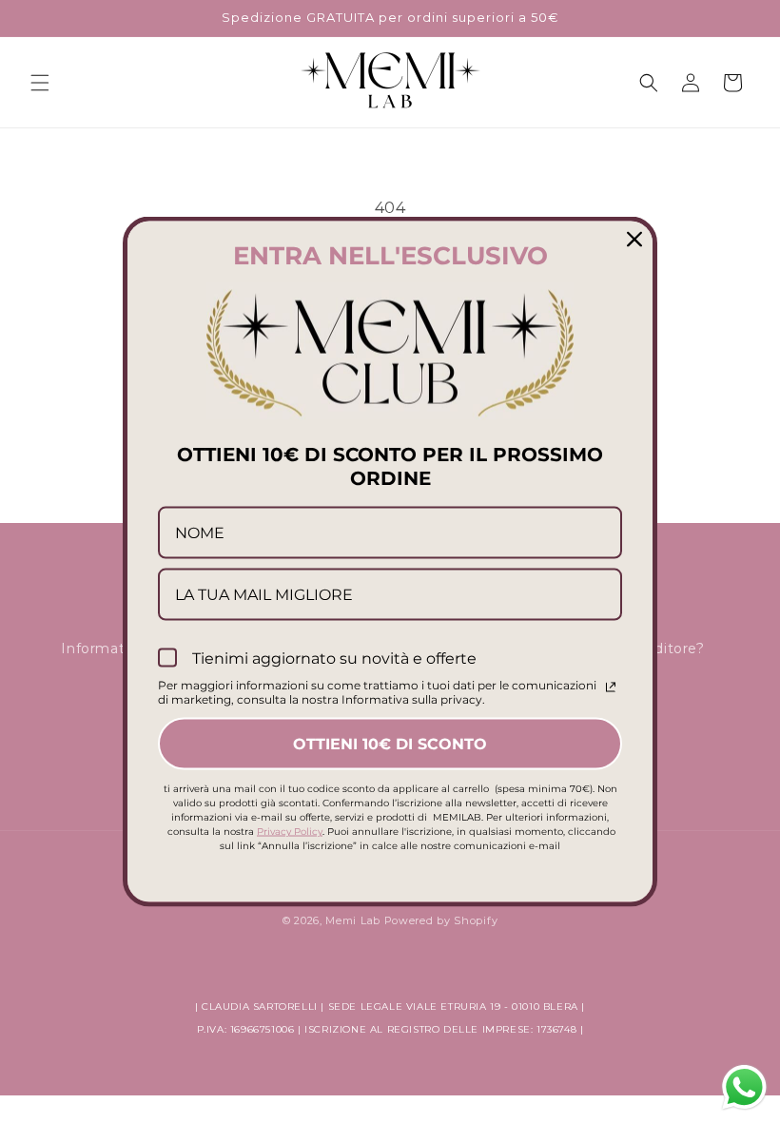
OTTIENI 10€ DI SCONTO (390, 744)
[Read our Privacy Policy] (610, 687)
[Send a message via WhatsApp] (744, 1087)
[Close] (634, 238)
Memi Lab (352, 920)
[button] (40, 83)
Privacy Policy (289, 831)
